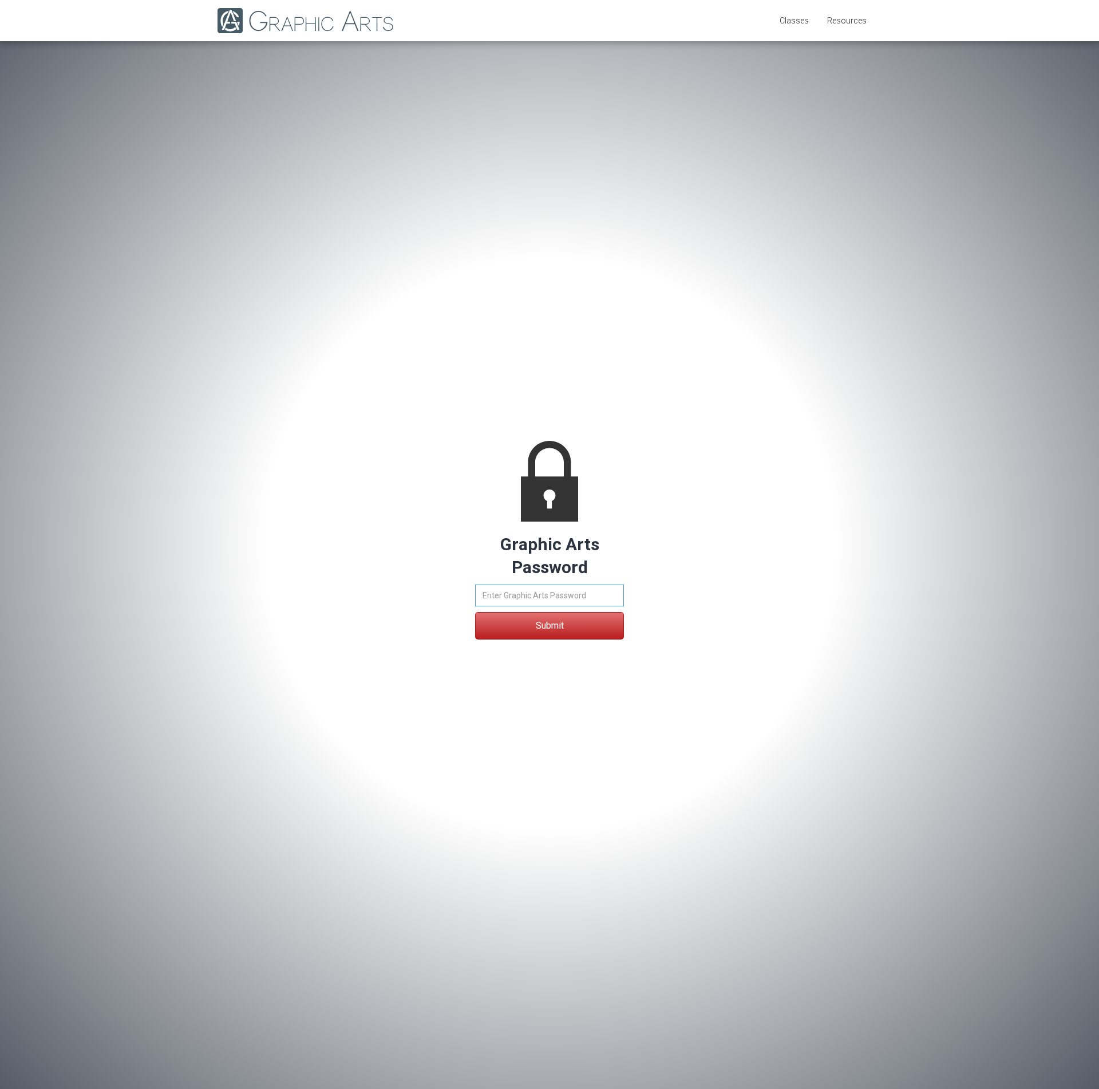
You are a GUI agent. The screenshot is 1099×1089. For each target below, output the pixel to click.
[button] (794, 20)
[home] (299, 20)
